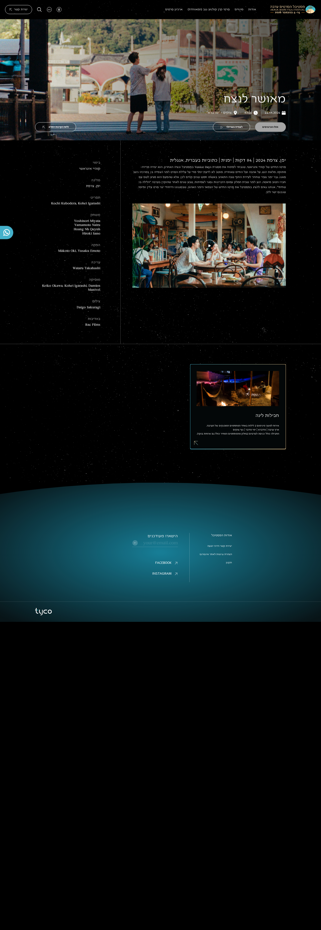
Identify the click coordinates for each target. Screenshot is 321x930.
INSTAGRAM (162, 573)
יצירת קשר (21, 9)
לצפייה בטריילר (234, 127)
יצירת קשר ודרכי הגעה (219, 546)
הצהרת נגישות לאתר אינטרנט (216, 554)
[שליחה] (135, 543)
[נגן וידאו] (209, 245)
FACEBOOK (163, 563)
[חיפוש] (39, 9)
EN (49, 9)
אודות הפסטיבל (221, 535)
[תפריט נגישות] (59, 9)
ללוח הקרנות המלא (59, 127)
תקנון (229, 562)
